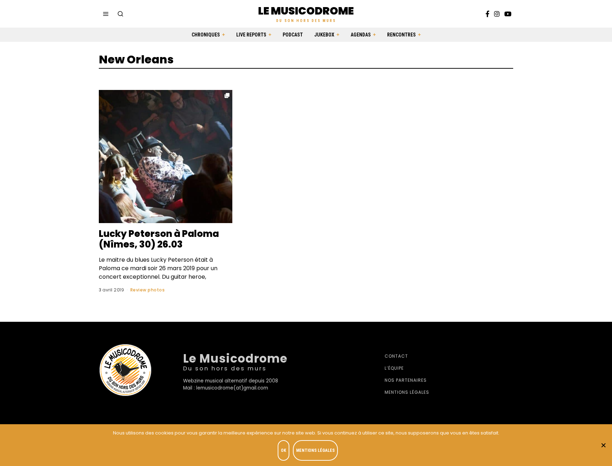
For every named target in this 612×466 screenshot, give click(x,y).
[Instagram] (497, 14)
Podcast (293, 35)
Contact (396, 356)
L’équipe (394, 368)
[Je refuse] (603, 445)
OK (283, 450)
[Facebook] (487, 14)
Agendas (361, 35)
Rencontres (401, 35)
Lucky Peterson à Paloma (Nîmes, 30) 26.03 (159, 239)
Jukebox (324, 35)
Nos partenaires (406, 380)
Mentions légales (407, 392)
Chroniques (206, 35)
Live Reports (251, 35)
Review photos (147, 290)
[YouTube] (508, 14)
